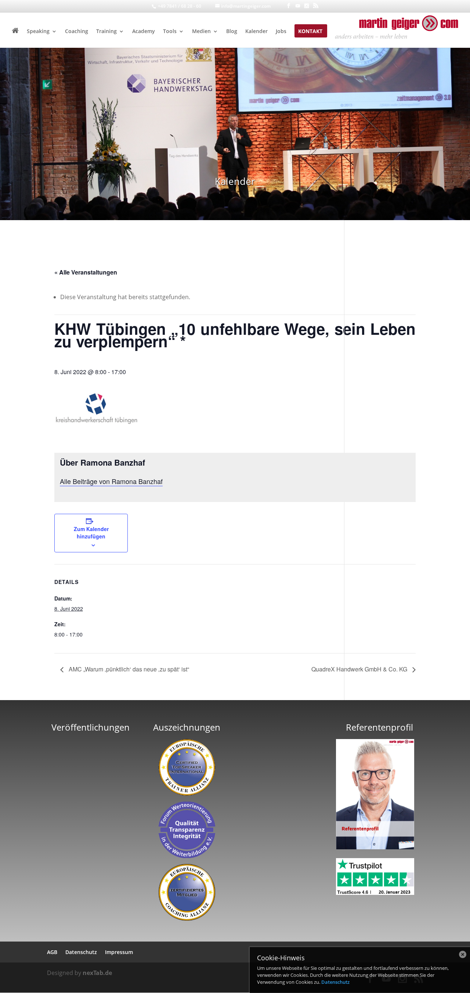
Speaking (38, 32)
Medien (201, 32)
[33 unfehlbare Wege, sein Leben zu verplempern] (90, 824)
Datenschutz (335, 982)
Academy (143, 32)
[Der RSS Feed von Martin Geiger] (315, 5)
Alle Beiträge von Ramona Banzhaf (111, 481)
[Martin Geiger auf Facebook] (288, 5)
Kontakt (310, 32)
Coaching (76, 32)
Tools (170, 32)
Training (106, 32)
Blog (231, 32)
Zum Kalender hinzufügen (91, 532)
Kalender (256, 32)
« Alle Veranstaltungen (85, 272)
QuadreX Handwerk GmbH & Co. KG (360, 669)
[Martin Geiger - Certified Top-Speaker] (186, 767)
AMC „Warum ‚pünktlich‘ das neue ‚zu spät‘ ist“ (128, 669)
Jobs (281, 32)
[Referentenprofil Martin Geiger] (375, 847)
